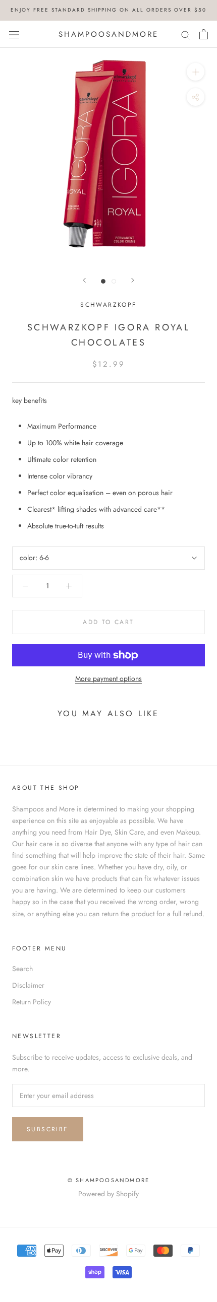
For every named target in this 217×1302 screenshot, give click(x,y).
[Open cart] (203, 34)
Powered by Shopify (108, 1194)
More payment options (108, 678)
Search (22, 969)
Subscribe (48, 1129)
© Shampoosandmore (108, 1180)
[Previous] (84, 280)
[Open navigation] (14, 34)
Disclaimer (28, 985)
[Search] (185, 34)
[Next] (132, 280)
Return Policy (31, 1002)
